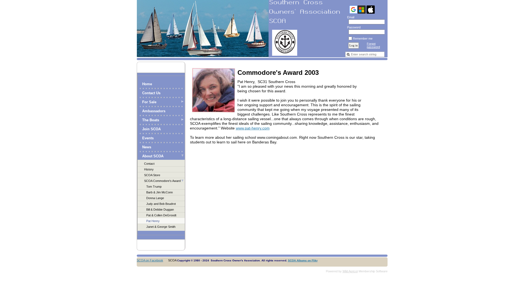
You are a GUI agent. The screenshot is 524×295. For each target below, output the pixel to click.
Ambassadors (153, 111)
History (149, 169)
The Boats (150, 120)
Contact (149, 163)
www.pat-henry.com (253, 128)
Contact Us (151, 93)
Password (353, 27)
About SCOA (152, 156)
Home (147, 84)
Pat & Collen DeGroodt (161, 215)
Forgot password (373, 45)
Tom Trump (154, 186)
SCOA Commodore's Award (162, 180)
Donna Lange (155, 198)
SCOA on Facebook (150, 260)
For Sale (149, 102)
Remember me (363, 38)
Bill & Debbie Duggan (160, 209)
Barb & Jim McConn (159, 192)
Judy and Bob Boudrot (161, 203)
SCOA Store (152, 175)
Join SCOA (151, 129)
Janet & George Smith (160, 226)
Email (349, 17)
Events (148, 138)
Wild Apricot (350, 271)
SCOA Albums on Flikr (303, 260)
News (146, 147)
